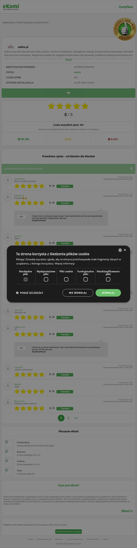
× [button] (124, 250)
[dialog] (68, 274)
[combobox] (120, 250)
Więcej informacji (65, 263)
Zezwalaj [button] (108, 292)
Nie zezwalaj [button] (78, 292)
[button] (29, 292)
